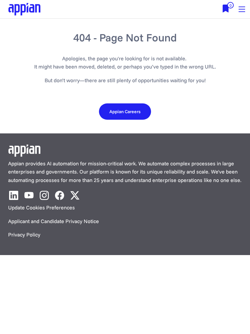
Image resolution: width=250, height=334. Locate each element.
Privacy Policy (24, 234)
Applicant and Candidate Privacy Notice (53, 221)
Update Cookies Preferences (41, 207)
